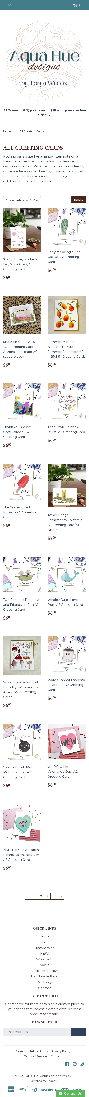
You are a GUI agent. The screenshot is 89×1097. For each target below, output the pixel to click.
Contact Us (72, 1093)
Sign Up (78, 1031)
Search (20, 1051)
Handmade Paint (44, 976)
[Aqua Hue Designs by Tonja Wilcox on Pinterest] (74, 1064)
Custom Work (44, 948)
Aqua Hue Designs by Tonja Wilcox (48, 1075)
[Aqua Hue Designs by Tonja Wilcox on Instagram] (82, 1064)
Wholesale (44, 959)
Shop (44, 942)
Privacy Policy (61, 1051)
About (44, 965)
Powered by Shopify (43, 1080)
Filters (78, 199)
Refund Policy (38, 1051)
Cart (82, 5)
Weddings (44, 982)
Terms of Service (35, 1056)
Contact (44, 988)
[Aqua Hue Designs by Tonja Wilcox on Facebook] (67, 1064)
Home (7, 131)
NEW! (44, 953)
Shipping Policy (44, 971)
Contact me (14, 1004)
